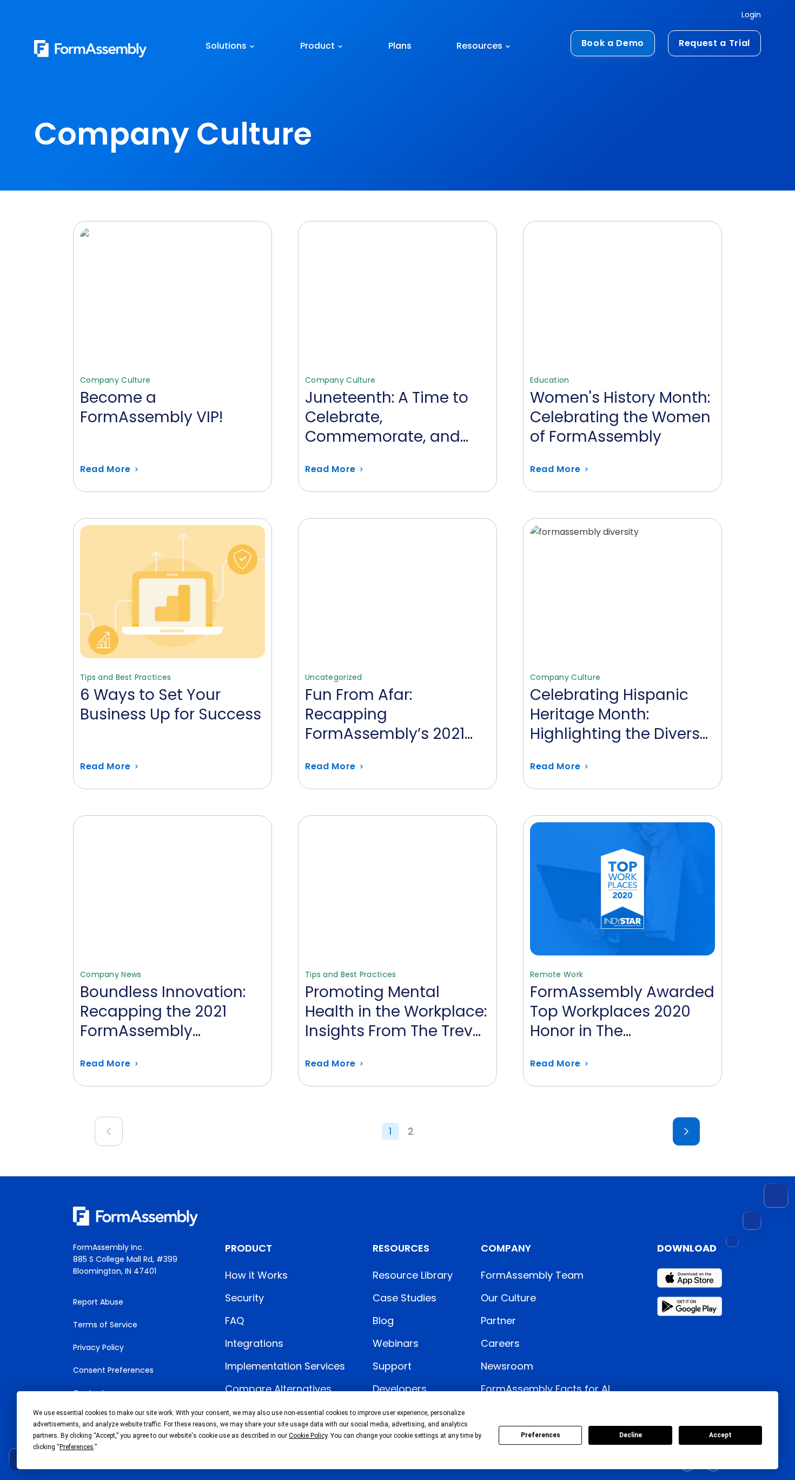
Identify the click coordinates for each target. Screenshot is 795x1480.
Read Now (172, 356)
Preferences (540, 1435)
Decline (630, 1435)
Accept (720, 1435)
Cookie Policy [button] (308, 1435)
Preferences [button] (76, 1447)
